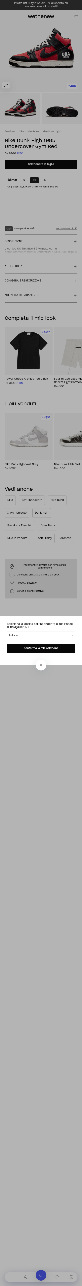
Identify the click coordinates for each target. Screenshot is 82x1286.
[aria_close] (41, 665)
